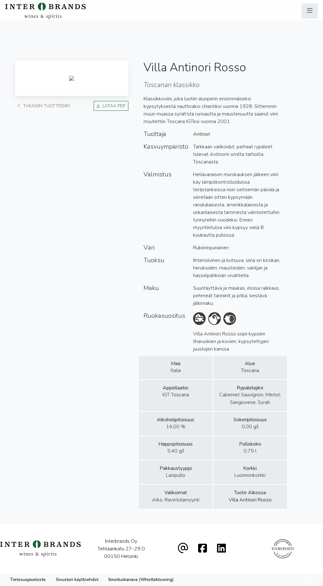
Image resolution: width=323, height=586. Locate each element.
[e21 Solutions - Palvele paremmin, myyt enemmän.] (307, 579)
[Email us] (183, 549)
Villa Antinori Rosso (250, 499)
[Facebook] (202, 549)
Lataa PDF (114, 106)
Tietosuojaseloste (28, 580)
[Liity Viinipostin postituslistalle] (282, 548)
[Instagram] (221, 549)
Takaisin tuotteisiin (46, 106)
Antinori (201, 134)
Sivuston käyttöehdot (77, 580)
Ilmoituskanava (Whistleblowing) (141, 580)
